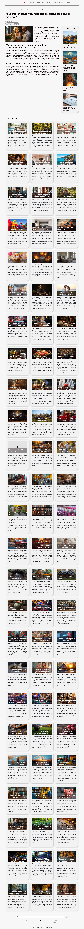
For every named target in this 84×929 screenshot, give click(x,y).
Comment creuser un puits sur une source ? (17, 577)
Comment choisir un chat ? (17, 671)
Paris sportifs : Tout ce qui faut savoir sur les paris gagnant (42, 734)
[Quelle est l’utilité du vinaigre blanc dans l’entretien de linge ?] (17, 353)
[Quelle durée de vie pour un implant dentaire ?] (66, 510)
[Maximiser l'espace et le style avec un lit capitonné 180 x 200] (66, 257)
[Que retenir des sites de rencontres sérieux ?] (66, 889)
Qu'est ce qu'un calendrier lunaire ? (42, 893)
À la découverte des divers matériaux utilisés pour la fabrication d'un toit (42, 516)
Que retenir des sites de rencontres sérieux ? (66, 893)
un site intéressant (36, 53)
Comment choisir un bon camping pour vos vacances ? (17, 894)
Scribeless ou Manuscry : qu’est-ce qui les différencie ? (66, 325)
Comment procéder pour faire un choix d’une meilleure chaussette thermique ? (66, 766)
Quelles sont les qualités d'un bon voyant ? (68, 88)
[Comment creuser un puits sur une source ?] (17, 574)
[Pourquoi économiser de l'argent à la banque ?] (66, 793)
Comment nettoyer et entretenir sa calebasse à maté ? (18, 610)
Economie (31, 2)
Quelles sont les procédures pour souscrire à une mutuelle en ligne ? (66, 829)
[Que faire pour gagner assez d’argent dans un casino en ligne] (17, 698)
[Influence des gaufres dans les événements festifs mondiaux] (17, 257)
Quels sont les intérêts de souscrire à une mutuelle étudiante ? (42, 578)
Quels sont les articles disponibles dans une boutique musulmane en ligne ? (42, 642)
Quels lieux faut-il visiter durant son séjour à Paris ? (42, 765)
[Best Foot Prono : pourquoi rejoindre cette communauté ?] (70, 37)
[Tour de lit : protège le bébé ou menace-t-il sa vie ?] (66, 543)
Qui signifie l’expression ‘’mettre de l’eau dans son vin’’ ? (66, 703)
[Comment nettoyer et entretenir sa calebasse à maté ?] (17, 605)
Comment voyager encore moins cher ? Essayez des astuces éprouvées (66, 862)
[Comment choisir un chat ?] (17, 667)
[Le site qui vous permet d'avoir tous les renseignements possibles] (70, 57)
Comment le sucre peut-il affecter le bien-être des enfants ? (42, 325)
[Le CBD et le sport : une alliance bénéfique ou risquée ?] (42, 290)
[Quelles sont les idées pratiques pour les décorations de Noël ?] (42, 543)
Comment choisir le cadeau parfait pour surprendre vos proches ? (17, 165)
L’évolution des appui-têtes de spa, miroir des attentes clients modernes (18, 134)
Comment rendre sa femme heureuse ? (66, 293)
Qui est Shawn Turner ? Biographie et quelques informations (17, 515)
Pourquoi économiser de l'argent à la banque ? (66, 796)
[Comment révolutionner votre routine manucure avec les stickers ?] (66, 128)
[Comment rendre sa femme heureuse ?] (66, 290)
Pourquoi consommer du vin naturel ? (66, 609)
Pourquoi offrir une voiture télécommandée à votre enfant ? (66, 484)
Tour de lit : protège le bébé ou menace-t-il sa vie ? (66, 547)
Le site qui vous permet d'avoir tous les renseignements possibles (69, 68)
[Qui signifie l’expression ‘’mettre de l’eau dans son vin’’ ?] (66, 698)
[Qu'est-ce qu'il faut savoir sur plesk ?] (42, 856)
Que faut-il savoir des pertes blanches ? (17, 450)
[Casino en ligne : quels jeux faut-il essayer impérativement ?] (66, 415)
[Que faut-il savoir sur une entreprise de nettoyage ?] (42, 793)
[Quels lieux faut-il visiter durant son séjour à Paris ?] (42, 760)
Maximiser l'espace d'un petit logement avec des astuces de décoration (42, 229)
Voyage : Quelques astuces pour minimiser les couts (17, 765)
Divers (68, 2)
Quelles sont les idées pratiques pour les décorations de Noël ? (42, 547)
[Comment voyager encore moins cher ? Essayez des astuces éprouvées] (66, 856)
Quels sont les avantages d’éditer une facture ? (69, 108)
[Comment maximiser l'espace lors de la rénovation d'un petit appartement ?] (42, 159)
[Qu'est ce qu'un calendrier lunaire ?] (42, 889)
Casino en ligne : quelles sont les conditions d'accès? (42, 703)
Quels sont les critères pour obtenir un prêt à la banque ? (17, 797)
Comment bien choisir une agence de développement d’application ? (66, 359)
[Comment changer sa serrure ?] (66, 636)
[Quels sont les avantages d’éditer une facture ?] (70, 99)
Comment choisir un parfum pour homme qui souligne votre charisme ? (17, 197)
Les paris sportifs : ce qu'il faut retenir (17, 860)
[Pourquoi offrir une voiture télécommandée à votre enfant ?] (66, 479)
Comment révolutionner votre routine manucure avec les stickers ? (66, 134)
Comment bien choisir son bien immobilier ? (66, 671)
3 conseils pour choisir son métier (42, 483)
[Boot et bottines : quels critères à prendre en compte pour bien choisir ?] (17, 479)
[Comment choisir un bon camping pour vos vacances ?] (17, 889)
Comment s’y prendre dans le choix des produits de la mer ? (42, 358)
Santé (48, 2)
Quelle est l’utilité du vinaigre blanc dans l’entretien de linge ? (17, 358)
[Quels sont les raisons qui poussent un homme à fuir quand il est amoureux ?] (66, 446)
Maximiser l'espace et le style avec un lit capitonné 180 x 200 (66, 262)
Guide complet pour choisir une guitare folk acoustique (66, 229)
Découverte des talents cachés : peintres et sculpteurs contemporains (18, 295)
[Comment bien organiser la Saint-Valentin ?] (66, 729)
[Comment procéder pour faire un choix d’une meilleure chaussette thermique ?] (66, 760)
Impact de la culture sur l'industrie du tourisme (42, 450)
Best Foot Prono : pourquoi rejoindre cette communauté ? (69, 47)
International (40, 2)
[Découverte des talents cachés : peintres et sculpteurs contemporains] (17, 290)
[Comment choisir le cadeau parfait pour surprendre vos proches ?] (17, 159)
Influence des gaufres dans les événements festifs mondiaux (17, 262)
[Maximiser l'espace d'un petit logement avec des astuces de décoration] (42, 224)
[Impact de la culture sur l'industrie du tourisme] (42, 446)
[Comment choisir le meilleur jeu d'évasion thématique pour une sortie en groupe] (42, 257)
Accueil (7, 9)
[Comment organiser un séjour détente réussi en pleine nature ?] (42, 128)
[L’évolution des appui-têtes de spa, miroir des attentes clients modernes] (17, 128)
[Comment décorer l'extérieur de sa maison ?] (66, 574)
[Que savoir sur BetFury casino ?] (42, 605)
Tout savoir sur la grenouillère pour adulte (42, 672)
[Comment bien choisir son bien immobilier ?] (66, 667)
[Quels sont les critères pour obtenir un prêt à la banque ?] (17, 793)
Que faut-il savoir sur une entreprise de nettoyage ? (42, 797)
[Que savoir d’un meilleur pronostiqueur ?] (42, 384)
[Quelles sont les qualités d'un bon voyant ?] (70, 79)
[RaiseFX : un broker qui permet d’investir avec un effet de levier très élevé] (17, 636)
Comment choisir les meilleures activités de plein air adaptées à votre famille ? (66, 197)
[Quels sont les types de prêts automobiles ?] (17, 543)
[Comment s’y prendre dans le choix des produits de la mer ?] (42, 353)
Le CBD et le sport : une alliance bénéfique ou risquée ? (42, 294)
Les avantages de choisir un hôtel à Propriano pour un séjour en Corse (66, 165)
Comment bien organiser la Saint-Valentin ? (66, 734)
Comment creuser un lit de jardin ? (42, 827)
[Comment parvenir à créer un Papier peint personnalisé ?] (17, 321)
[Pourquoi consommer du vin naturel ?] (66, 605)
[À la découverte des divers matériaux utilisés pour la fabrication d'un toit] (42, 510)
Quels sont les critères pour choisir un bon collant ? (17, 389)
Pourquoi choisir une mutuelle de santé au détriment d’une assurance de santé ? (66, 390)
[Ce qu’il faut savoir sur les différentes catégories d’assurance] (17, 824)
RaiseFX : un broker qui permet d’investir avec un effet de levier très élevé (17, 642)
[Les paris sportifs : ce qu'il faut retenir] (17, 856)
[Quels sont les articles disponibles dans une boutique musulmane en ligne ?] (42, 636)
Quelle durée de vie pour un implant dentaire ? (66, 515)
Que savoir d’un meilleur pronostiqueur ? (42, 389)
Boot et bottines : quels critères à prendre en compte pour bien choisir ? (17, 485)
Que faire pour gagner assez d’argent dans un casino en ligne (17, 703)
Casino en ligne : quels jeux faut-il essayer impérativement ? (66, 420)
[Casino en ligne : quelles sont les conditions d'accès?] (42, 698)
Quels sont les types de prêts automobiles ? (18, 546)
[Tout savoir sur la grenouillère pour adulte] (42, 667)
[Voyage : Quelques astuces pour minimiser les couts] (17, 760)
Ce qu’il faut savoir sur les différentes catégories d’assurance (18, 828)
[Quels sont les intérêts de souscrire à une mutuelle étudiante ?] (42, 574)
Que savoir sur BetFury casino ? (42, 609)
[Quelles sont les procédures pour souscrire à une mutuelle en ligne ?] (66, 824)
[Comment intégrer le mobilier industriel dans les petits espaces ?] (42, 192)
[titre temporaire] (17, 415)
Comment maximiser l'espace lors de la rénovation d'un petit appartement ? (42, 165)
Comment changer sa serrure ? (66, 640)
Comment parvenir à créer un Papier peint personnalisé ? (17, 325)
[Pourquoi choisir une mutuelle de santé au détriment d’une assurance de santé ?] (66, 384)
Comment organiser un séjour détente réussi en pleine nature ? (42, 133)
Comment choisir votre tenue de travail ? (17, 733)
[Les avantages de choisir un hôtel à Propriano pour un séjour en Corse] (66, 159)
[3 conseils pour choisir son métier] (42, 479)
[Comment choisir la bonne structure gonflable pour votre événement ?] (17, 224)
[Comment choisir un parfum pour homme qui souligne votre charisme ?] (17, 192)
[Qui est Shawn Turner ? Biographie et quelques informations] (17, 510)
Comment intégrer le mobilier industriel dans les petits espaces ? (42, 197)
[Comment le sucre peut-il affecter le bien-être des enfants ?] (42, 321)
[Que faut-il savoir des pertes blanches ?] (17, 446)
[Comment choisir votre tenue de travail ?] (17, 729)
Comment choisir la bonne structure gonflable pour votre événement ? (18, 230)
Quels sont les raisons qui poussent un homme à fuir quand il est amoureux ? (66, 452)
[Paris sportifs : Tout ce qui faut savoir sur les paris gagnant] (42, 729)
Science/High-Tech (58, 2)
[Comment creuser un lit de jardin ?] (42, 824)
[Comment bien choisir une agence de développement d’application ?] (66, 353)
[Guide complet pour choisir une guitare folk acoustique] (66, 224)
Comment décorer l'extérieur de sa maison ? (66, 578)
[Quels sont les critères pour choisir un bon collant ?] (17, 384)
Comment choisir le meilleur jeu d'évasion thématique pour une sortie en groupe (42, 263)
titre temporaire (14, 418)
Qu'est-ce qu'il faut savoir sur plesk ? (42, 860)
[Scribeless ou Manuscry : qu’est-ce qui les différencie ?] (66, 321)
